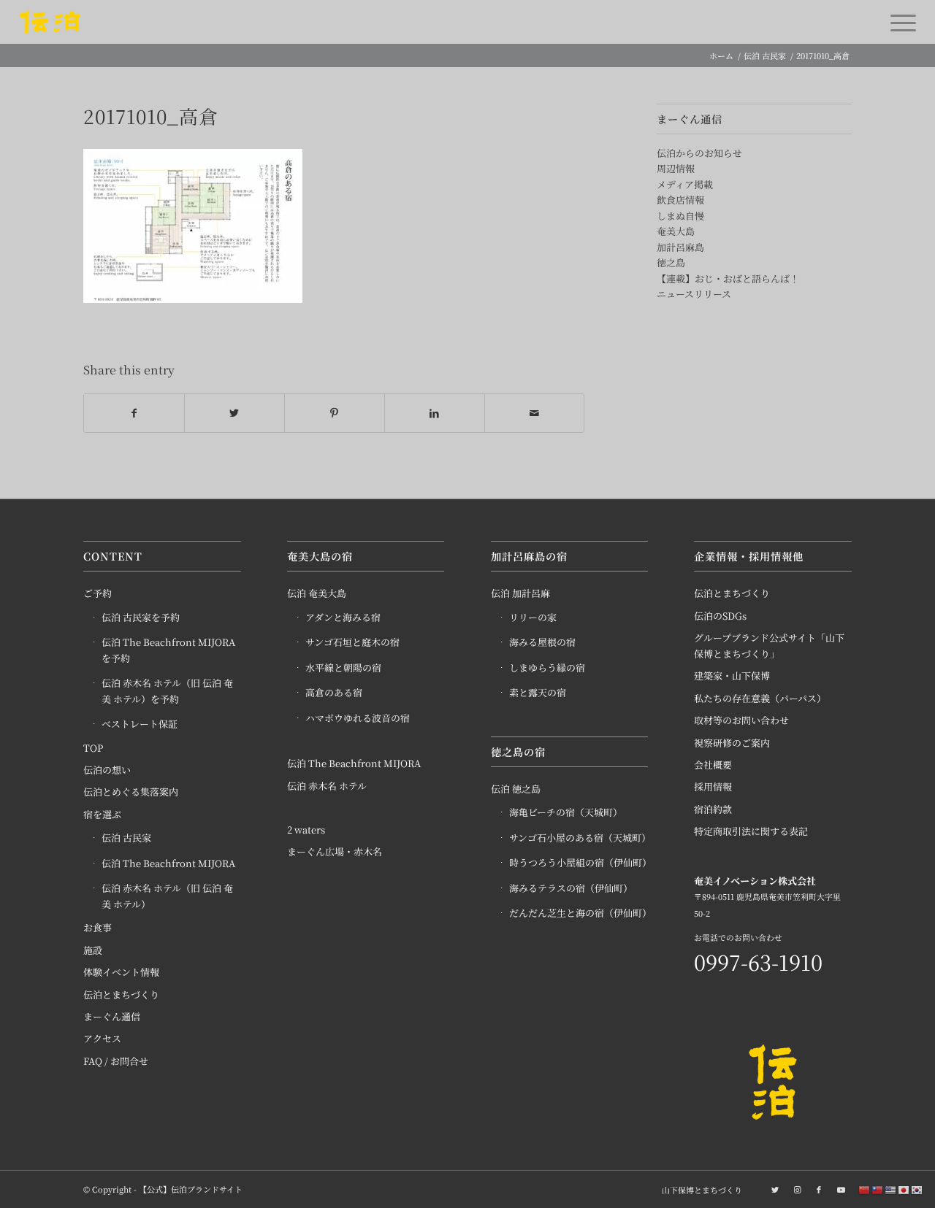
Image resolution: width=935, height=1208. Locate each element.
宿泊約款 (713, 809)
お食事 (97, 927)
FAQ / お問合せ (115, 1061)
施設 (92, 950)
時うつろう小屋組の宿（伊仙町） (579, 862)
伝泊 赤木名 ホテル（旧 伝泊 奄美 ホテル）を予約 (167, 690)
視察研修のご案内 (732, 743)
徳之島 (671, 262)
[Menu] (898, 22)
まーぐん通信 (111, 1016)
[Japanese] (904, 1189)
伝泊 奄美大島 (316, 593)
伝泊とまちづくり (121, 994)
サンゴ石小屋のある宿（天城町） (579, 838)
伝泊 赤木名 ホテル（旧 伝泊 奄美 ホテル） (167, 895)
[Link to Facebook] (819, 1189)
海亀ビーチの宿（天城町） (565, 812)
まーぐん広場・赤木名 (334, 851)
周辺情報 (676, 168)
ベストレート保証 (140, 724)
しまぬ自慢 (680, 216)
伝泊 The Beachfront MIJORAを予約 (168, 649)
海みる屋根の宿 (542, 642)
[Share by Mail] (534, 413)
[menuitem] (698, 1189)
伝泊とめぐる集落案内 (130, 792)
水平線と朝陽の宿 (343, 667)
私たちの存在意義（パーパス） (760, 698)
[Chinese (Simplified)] (864, 1189)
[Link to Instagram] (797, 1189)
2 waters (306, 829)
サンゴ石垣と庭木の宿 (352, 642)
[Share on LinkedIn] (434, 413)
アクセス (102, 1038)
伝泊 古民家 (126, 838)
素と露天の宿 (537, 692)
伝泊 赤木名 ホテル (327, 786)
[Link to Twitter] (775, 1189)
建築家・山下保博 (732, 675)
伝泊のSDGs (720, 616)
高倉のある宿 (333, 692)
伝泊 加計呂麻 (520, 593)
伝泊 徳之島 (516, 789)
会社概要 (713, 765)
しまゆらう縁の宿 (547, 667)
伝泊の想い (107, 770)
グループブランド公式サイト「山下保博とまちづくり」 (769, 645)
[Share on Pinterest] (334, 413)
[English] (891, 1189)
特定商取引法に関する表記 (751, 831)
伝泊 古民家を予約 (141, 617)
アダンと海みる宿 (343, 617)
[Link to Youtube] (841, 1189)
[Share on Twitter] (234, 413)
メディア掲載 (685, 184)
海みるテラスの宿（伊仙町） (571, 888)
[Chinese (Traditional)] (878, 1189)
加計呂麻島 (680, 247)
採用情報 (713, 786)
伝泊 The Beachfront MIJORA (168, 863)
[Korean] (917, 1189)
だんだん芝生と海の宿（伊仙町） (579, 913)
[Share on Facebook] (134, 413)
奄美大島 (676, 231)
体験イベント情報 (121, 972)
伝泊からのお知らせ (699, 153)
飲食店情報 (680, 200)
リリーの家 (533, 617)
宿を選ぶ (102, 814)
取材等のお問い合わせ (741, 720)
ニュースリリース (694, 294)
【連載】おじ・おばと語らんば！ (728, 278)
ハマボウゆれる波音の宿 (357, 718)
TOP (93, 748)
